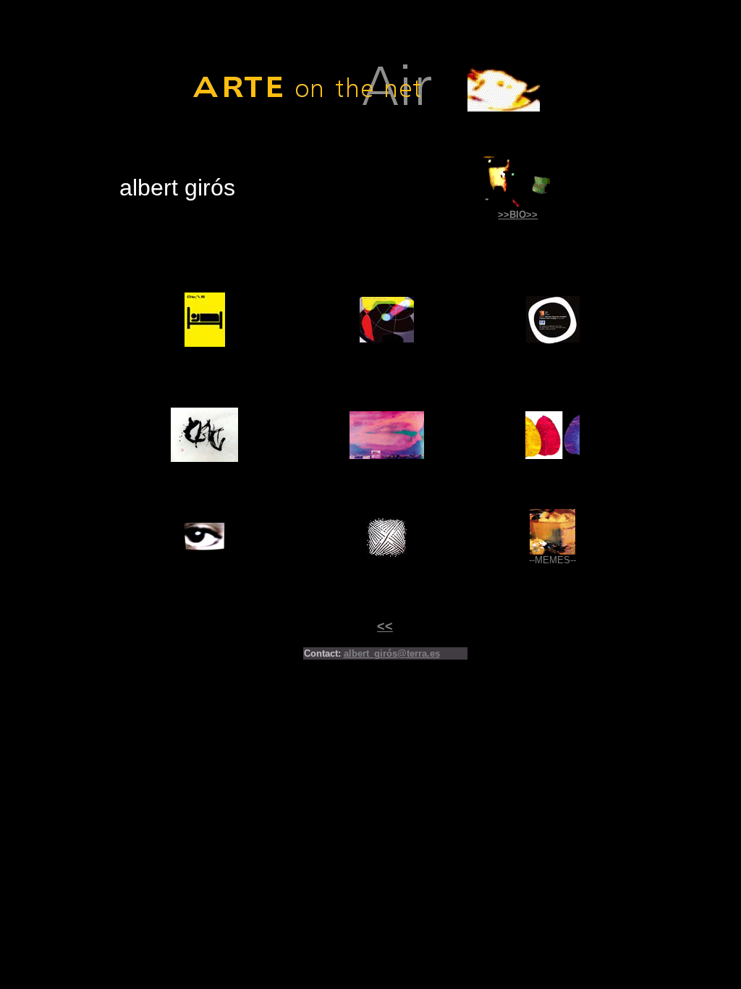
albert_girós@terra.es (392, 653)
